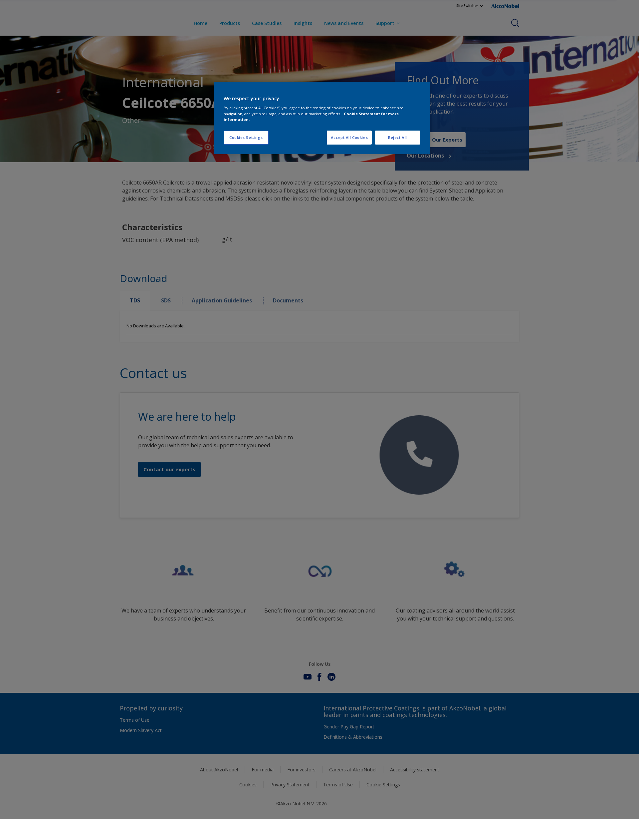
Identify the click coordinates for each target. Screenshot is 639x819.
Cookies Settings (246, 137)
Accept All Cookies (349, 137)
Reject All (397, 137)
